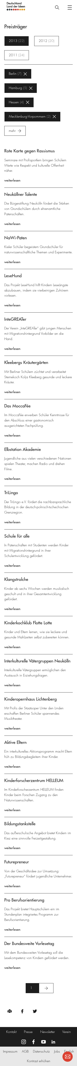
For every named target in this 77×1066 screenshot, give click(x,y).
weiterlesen (12, 180)
